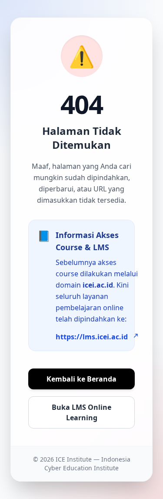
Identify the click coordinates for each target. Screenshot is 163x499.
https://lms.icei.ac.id (92, 337)
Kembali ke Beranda (81, 379)
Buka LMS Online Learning (81, 412)
